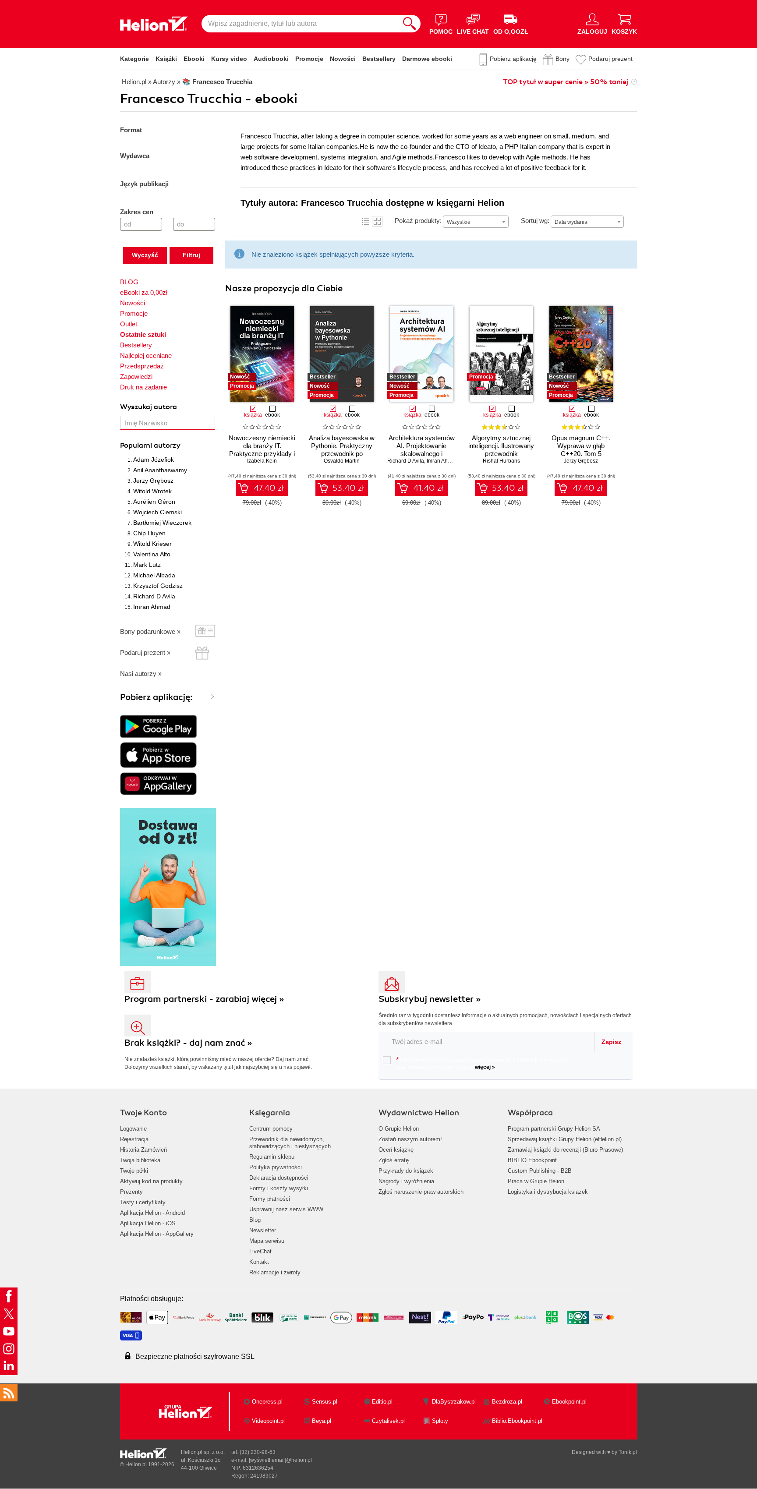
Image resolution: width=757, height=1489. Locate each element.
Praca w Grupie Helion (536, 1181)
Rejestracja (134, 1139)
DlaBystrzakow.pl (454, 1401)
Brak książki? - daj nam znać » (188, 1042)
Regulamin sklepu (271, 1156)
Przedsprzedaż (142, 366)
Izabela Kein (262, 461)
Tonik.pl (628, 1452)
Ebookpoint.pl (569, 1401)
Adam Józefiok (153, 459)
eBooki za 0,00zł (143, 292)
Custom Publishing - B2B (540, 1170)
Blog (255, 1220)
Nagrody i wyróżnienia (406, 1181)
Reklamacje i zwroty (275, 1272)
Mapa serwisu (266, 1241)
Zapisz (611, 1041)
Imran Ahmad (151, 606)
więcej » (485, 1067)
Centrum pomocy (271, 1128)
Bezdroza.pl (507, 1401)
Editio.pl (382, 1401)
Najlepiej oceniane (146, 355)
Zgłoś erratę (393, 1160)
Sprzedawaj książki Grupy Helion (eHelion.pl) (565, 1139)
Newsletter (262, 1230)
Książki (166, 58)
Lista (365, 221)
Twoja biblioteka (140, 1160)
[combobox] (476, 222)
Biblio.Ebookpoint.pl (517, 1421)
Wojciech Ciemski (157, 512)
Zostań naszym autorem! (410, 1139)
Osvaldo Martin (342, 461)
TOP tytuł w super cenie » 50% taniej (565, 82)
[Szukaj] (410, 23)
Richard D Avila (154, 596)
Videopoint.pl (268, 1421)
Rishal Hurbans (501, 461)
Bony (562, 58)
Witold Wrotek (152, 491)
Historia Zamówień (143, 1149)
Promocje (309, 58)
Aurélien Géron (154, 501)
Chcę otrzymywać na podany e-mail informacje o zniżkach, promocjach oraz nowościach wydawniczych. (482, 1063)
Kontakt (259, 1262)
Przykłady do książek (405, 1170)
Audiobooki (271, 58)
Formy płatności (269, 1198)
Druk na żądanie (143, 387)
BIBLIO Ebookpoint (532, 1160)
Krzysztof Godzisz (158, 585)
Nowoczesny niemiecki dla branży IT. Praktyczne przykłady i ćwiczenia (262, 449)
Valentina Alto (151, 554)
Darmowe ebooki (427, 58)
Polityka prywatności (275, 1167)
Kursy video (229, 58)
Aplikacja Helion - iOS (148, 1223)
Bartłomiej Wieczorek (162, 522)
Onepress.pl (267, 1401)
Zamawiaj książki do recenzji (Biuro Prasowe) (565, 1149)
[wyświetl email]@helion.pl (280, 1460)
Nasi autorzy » (141, 673)
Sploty (440, 1421)
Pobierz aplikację (513, 58)
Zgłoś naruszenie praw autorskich (420, 1191)
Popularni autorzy (150, 445)
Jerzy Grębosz (153, 480)
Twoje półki (134, 1170)
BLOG (129, 282)
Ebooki (194, 58)
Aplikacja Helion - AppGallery (157, 1234)
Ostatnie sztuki (143, 334)
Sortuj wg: (535, 220)
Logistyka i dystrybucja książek (548, 1191)
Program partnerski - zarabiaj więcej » (204, 999)
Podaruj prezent (610, 58)
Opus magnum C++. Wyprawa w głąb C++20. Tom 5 (581, 445)
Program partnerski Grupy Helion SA (554, 1128)
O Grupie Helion (398, 1128)
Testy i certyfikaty (143, 1202)
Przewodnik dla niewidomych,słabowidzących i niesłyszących (290, 1142)
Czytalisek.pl (388, 1421)
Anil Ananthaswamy (160, 470)
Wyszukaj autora (148, 407)
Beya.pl (321, 1421)
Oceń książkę (396, 1149)
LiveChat (260, 1251)
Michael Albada (154, 575)
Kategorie (134, 58)
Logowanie (133, 1128)
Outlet (128, 324)
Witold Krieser (152, 543)
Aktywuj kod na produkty (151, 1181)
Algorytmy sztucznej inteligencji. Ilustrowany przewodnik (501, 445)
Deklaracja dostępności (278, 1177)
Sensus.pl (324, 1401)
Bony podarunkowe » (150, 631)
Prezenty (131, 1191)
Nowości (343, 58)
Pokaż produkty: (418, 220)
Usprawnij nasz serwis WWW (286, 1209)
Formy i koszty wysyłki (278, 1188)
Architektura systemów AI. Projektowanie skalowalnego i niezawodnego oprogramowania (422, 453)
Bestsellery (379, 58)
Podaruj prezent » (145, 652)
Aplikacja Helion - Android (152, 1213)
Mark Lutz (147, 564)
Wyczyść (145, 254)
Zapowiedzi (136, 376)
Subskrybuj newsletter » (429, 999)
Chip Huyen (149, 533)
